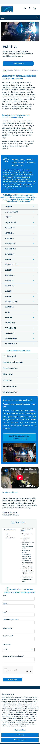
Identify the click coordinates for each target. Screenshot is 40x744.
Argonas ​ (19, 217)
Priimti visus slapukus (20, 740)
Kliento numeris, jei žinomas (10, 619)
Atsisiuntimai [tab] (17, 70)
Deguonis (8, 536)
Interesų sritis (7, 644)
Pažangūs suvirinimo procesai (13, 362)
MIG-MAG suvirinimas (10, 392)
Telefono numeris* (8, 628)
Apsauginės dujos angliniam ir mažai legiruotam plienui (26, 556)
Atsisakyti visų (20, 735)
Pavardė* (5, 603)
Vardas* (5, 595)
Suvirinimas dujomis (9, 356)
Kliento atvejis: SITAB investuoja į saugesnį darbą (27, 579)
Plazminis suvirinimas (10, 368)
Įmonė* (5, 612)
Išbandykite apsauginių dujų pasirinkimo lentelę (19, 437)
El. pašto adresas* (8, 636)
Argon (7, 534)
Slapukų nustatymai (20, 730)
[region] (20, 716)
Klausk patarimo (18, 63)
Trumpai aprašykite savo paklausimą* (13, 656)
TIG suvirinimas (8, 374)
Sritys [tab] (4, 70)
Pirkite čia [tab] (10, 70)
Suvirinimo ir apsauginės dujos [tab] (30, 70)
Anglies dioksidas (10, 538)
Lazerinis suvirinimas (10, 386)
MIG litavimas (7, 380)
